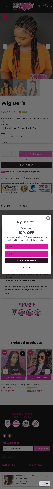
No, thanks (26, 267)
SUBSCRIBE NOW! (26, 260)
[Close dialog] (48, 218)
